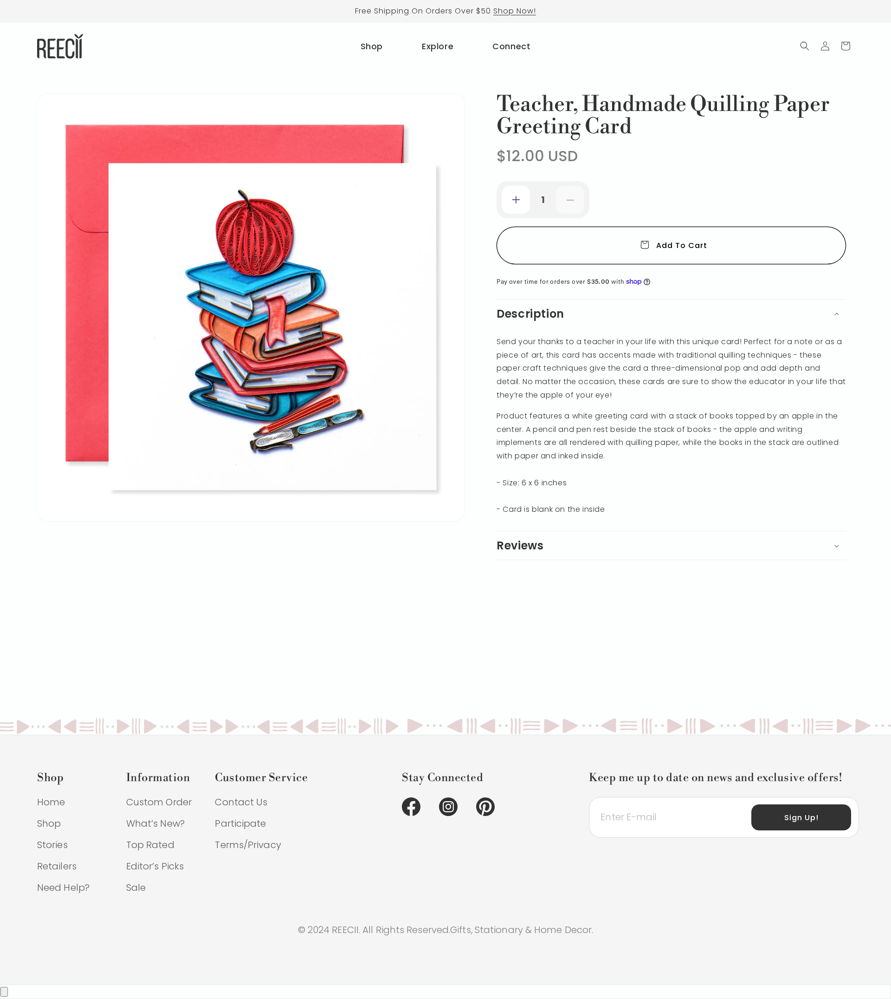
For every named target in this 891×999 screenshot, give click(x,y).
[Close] (4, 992)
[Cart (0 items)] (845, 46)
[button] (804, 46)
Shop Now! (514, 11)
